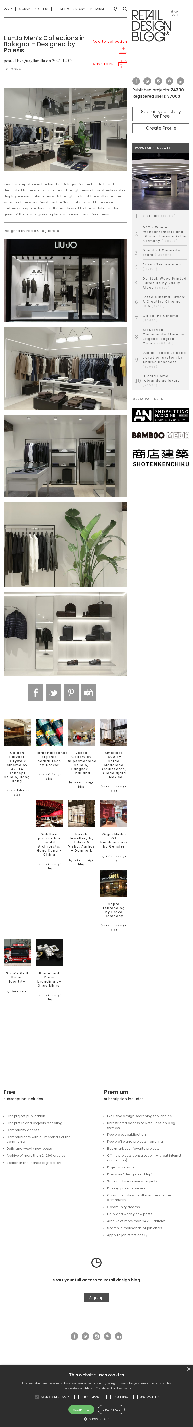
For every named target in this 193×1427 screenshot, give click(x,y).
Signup (24, 9)
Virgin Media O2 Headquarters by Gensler (113, 840)
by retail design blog (17, 792)
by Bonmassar (17, 991)
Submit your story (70, 9)
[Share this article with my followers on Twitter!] (53, 692)
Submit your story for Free (161, 113)
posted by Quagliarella (24, 60)
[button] (37, 1397)
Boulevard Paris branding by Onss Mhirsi (49, 979)
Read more (124, 1388)
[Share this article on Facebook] (35, 692)
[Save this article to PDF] (88, 692)
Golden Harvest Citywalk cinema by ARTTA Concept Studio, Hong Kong (17, 767)
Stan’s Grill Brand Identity (17, 977)
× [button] (188, 1369)
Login (8, 9)
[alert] (96, 1396)
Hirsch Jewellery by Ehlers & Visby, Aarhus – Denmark (81, 842)
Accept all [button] (81, 1409)
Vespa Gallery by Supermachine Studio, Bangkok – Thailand (81, 763)
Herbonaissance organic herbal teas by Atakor (49, 759)
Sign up (96, 1298)
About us (42, 9)
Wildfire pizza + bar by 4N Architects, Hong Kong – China (49, 844)
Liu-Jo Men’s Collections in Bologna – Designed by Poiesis (44, 44)
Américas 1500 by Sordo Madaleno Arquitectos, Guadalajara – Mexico (113, 765)
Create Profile (161, 128)
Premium (97, 9)
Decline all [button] (111, 1409)
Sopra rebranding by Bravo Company (114, 910)
